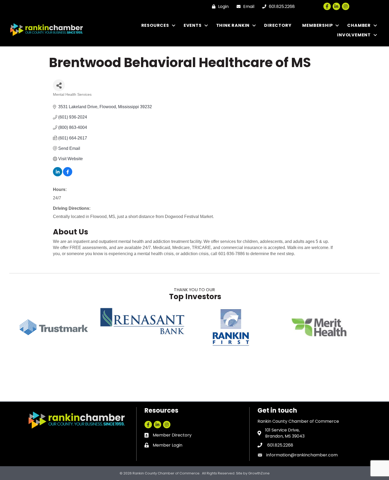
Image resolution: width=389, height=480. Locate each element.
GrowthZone (259, 473)
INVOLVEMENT (354, 35)
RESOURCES (155, 25)
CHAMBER (359, 25)
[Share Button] (59, 85)
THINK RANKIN (233, 25)
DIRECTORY (277, 25)
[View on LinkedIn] (57, 175)
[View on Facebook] (67, 175)
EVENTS (193, 25)
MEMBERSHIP (317, 25)
